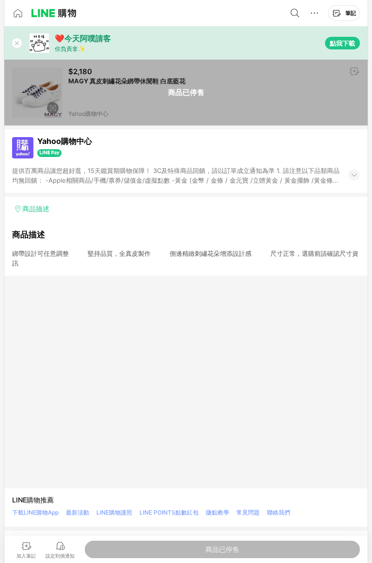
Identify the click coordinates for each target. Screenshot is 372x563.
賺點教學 (217, 512)
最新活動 (77, 512)
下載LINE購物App (35, 512)
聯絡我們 (278, 512)
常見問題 (248, 512)
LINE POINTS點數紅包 (169, 512)
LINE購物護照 (114, 512)
